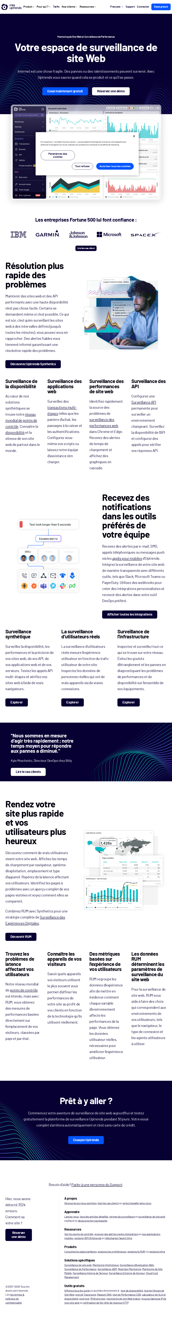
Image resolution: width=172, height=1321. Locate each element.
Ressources (87, 6)
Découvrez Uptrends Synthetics (33, 364)
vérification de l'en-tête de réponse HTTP (105, 1302)
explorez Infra (157, 1251)
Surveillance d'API (107, 1269)
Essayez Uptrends (86, 1140)
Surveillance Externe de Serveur (127, 1273)
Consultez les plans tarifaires (80, 1251)
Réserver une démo (111, 91)
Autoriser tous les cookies (115, 166)
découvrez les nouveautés (92, 1220)
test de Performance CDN (127, 1294)
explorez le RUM (136, 1251)
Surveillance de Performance (80, 1269)
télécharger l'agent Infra (118, 1238)
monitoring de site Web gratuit (123, 1298)
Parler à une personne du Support (96, 1185)
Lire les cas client (86, 248)
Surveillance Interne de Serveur (90, 1273)
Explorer (16, 702)
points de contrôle (24, 990)
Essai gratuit (161, 6)
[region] (87, 153)
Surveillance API (143, 402)
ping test (84, 1298)
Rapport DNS (104, 1294)
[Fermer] (134, 136)
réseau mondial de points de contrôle (21, 420)
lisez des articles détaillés (94, 1216)
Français (115, 6)
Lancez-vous (71, 1216)
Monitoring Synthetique (106, 1265)
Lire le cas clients (28, 772)
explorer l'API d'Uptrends (87, 1238)
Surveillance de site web (77, 1265)
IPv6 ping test (97, 1298)
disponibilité (15, 432)
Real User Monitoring (129, 1269)
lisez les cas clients (108, 1203)
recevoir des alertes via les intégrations (116, 1234)
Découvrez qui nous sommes (80, 1203)
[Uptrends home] (11, 7)
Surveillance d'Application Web (137, 1265)
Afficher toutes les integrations (129, 614)
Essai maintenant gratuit (65, 91)
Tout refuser (82, 166)
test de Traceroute (85, 1294)
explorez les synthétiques (112, 1251)
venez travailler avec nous (136, 1203)
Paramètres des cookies (57, 155)
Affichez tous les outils (77, 1290)
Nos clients (68, 6)
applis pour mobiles (127, 558)
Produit (27, 6)
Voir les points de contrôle (78, 1234)
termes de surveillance (122, 1216)
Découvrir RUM (20, 937)
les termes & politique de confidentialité (14, 1298)
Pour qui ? (42, 6)
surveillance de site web (151, 1216)
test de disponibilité (132, 1290)
